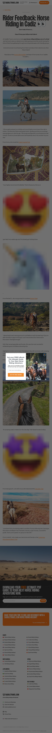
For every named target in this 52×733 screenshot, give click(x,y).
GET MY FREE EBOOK (16, 374)
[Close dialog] (44, 355)
